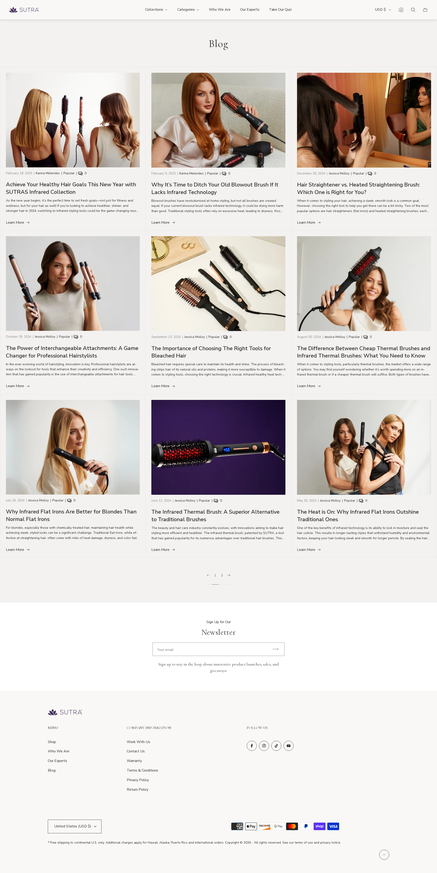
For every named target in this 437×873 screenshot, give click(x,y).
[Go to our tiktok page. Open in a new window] (276, 746)
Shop (52, 741)
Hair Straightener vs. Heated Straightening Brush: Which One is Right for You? (358, 188)
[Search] (413, 10)
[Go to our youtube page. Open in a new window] (289, 746)
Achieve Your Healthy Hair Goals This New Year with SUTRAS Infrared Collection (71, 188)
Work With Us (138, 741)
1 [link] (215, 576)
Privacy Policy (138, 779)
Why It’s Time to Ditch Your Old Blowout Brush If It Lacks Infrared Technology (214, 188)
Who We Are (58, 751)
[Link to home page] (65, 712)
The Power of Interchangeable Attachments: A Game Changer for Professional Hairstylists (72, 352)
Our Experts (57, 760)
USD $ (380, 9)
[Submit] (277, 649)
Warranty (134, 760)
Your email (165, 649)
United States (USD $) (72, 826)
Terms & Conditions (142, 770)
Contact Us (136, 751)
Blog (52, 770)
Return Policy (137, 789)
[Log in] (401, 10)
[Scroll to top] (384, 855)
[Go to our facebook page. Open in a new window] (252, 746)
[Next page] (228, 579)
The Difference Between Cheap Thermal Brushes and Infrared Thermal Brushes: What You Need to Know (363, 352)
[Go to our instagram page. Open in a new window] (264, 746)
